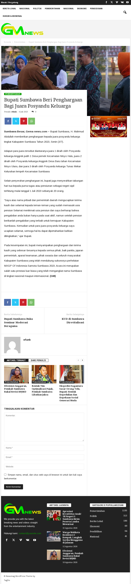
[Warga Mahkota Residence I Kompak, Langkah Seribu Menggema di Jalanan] (54, 536)
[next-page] (82, 360)
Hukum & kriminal (12, 16)
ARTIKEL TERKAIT (16, 360)
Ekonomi (82, 9)
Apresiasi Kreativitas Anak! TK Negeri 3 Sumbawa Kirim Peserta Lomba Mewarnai (72, 517)
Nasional (24, 9)
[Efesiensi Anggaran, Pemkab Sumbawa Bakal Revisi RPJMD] (16, 374)
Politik (37, 9)
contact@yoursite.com (30, 533)
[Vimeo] (117, 2)
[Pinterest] (23, 121)
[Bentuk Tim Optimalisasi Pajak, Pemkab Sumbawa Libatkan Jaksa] (44, 374)
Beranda (7, 42)
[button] (125, 12)
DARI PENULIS (38, 360)
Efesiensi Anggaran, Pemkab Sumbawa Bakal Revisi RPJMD (15, 389)
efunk (14, 112)
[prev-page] (78, 360)
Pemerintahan (52, 9)
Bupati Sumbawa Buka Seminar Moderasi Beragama (18, 322)
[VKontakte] (122, 2)
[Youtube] (127, 2)
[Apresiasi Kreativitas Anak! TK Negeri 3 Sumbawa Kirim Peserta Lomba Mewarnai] (54, 515)
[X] (112, 2)
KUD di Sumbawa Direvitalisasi (73, 320)
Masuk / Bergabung (9, 2)
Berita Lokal (9, 9)
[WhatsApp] (31, 121)
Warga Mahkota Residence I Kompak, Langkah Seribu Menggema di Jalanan (73, 537)
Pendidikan (96, 9)
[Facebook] (106, 2)
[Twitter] (15, 121)
